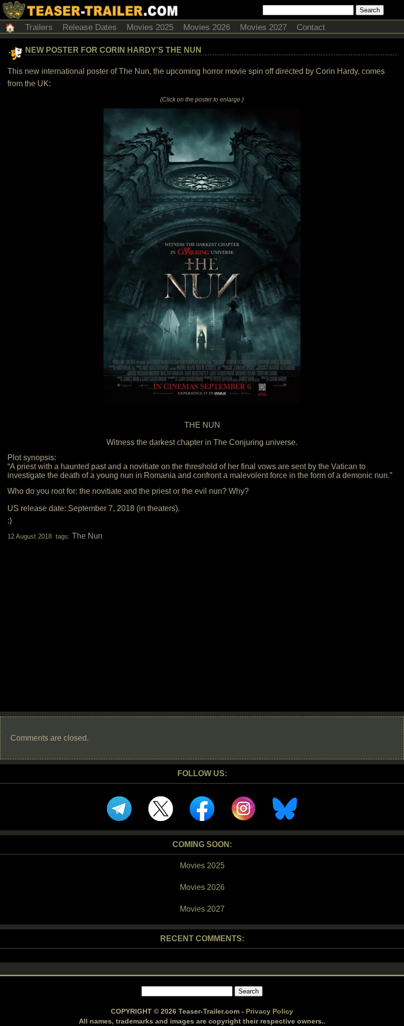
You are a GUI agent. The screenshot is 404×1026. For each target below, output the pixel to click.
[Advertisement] (202, 617)
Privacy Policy (269, 1011)
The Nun (87, 536)
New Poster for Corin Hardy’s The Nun (113, 50)
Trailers (39, 27)
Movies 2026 (206, 27)
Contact (311, 27)
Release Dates (90, 27)
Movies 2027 (263, 27)
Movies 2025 (150, 27)
